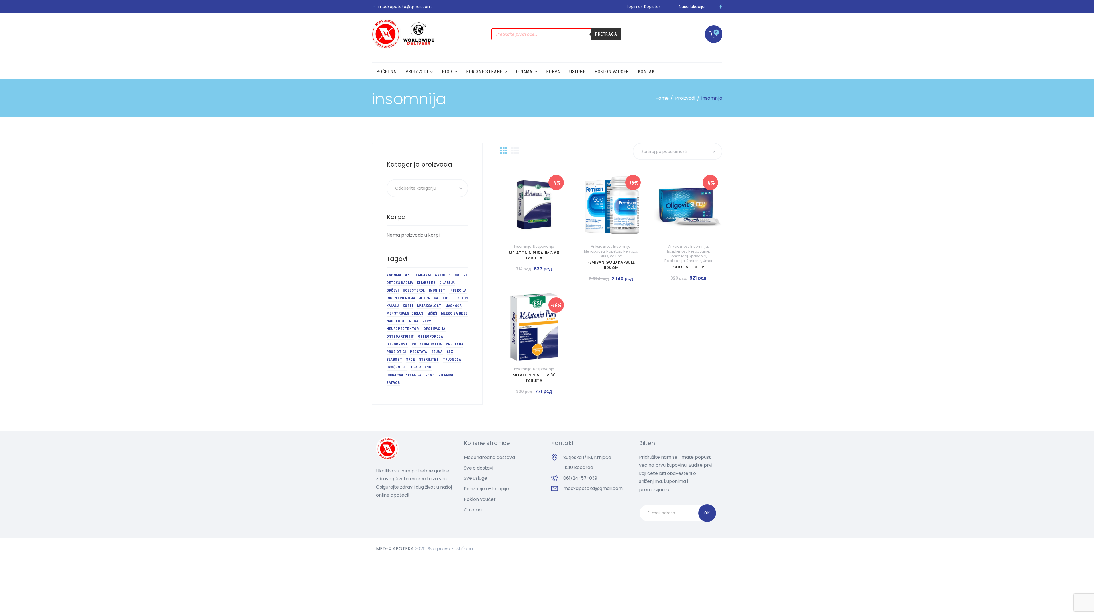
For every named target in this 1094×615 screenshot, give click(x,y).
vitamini (445, 375)
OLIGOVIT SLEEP (688, 267)
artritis (443, 275)
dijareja (447, 283)
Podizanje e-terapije (486, 488)
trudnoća (452, 360)
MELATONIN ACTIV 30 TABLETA (534, 377)
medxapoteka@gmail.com (593, 488)
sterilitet (429, 360)
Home (662, 98)
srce (410, 360)
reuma (437, 352)
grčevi (393, 290)
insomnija (523, 246)
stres (604, 256)
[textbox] (427, 188)
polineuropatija (427, 344)
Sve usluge (475, 478)
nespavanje (543, 246)
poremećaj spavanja (688, 256)
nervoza (630, 251)
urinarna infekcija (404, 375)
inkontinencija (401, 298)
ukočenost (397, 367)
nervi (427, 321)
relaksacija (674, 260)
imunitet (437, 290)
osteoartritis (400, 337)
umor (707, 260)
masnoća (453, 306)
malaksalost (429, 306)
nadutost (396, 321)
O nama (473, 510)
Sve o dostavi (478, 468)
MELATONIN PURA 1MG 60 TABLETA (534, 255)
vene (430, 375)
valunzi (616, 256)
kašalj (393, 306)
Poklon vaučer (480, 499)
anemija (394, 275)
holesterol (414, 290)
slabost (394, 360)
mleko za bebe (454, 313)
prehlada (454, 344)
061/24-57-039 (580, 478)
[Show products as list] (515, 151)
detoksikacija (400, 283)
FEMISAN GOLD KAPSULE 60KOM (610, 265)
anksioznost (601, 246)
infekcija (457, 290)
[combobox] (427, 188)
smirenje (693, 260)
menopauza (594, 251)
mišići (432, 313)
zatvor (393, 383)
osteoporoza (430, 337)
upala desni (421, 367)
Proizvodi (685, 98)
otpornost (397, 344)
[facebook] (720, 6)
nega (413, 321)
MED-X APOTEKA (395, 548)
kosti (408, 306)
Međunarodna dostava (489, 457)
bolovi (461, 275)
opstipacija (435, 329)
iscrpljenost (677, 251)
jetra (424, 298)
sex (450, 352)
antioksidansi (418, 275)
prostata (418, 352)
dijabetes (426, 283)
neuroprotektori (403, 329)
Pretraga (606, 34)
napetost (614, 251)
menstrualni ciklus (405, 313)
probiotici (396, 352)
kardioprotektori (451, 298)
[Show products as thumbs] (503, 151)
